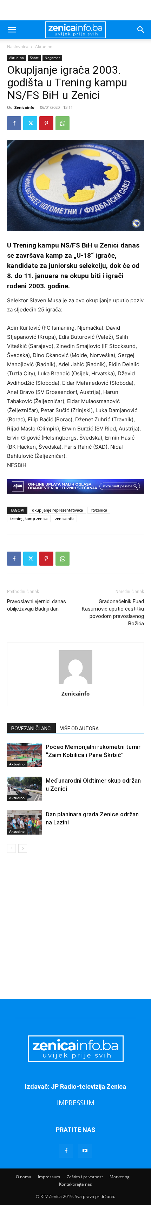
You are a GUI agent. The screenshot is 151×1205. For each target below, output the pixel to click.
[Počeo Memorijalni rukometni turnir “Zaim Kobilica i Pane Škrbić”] (24, 755)
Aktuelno (43, 47)
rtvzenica (99, 510)
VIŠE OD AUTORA (79, 728)
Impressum (49, 1177)
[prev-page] (11, 848)
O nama (23, 1177)
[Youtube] (85, 1151)
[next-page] (22, 848)
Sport (34, 57)
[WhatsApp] (62, 123)
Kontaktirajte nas (75, 1184)
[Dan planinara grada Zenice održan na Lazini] (24, 822)
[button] (12, 29)
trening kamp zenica (28, 518)
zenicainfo (64, 518)
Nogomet (52, 57)
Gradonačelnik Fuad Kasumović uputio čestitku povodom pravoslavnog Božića (113, 612)
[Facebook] (14, 123)
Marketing (120, 1177)
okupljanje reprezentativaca (57, 510)
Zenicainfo (24, 107)
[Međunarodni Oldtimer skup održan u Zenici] (24, 789)
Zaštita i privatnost (85, 1177)
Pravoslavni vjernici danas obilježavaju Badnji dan (36, 605)
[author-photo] (75, 684)
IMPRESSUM (75, 1102)
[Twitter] (30, 123)
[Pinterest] (46, 123)
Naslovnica (17, 47)
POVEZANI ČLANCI (31, 728)
